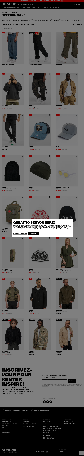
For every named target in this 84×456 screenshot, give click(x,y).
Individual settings (20, 234)
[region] (42, 228)
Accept (33, 234)
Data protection (17, 230)
